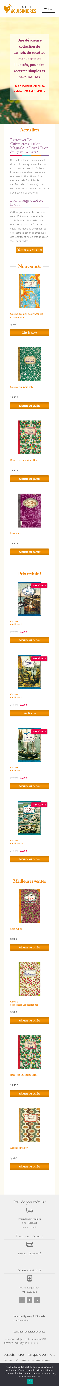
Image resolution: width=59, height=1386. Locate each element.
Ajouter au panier (29, 405)
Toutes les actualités (29, 249)
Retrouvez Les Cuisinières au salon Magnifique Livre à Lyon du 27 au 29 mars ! (29, 146)
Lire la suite (29, 332)
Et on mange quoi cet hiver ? (26, 202)
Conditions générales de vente (29, 1331)
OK (30, 1381)
